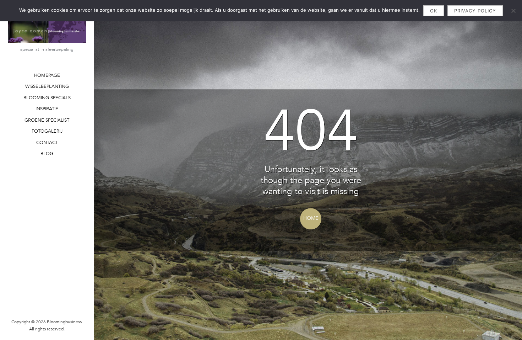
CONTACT (47, 142)
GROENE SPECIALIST (47, 120)
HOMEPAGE (47, 75)
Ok (433, 11)
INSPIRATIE (47, 109)
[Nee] (513, 10)
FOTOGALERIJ (47, 131)
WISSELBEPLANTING (47, 86)
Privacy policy (475, 11)
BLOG (46, 153)
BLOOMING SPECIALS (47, 98)
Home (310, 218)
